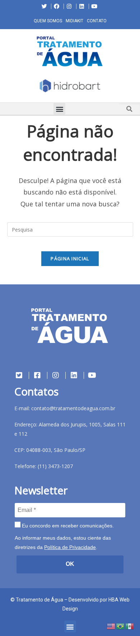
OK (70, 564)
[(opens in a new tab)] (70, 86)
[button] (5, 87)
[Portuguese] (120, 625)
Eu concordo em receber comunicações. (67, 526)
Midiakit (74, 20)
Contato (97, 20)
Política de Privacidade (70, 547)
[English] (111, 625)
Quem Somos (48, 20)
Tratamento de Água (39, 600)
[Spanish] (130, 625)
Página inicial (70, 258)
